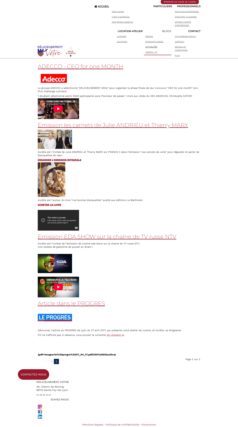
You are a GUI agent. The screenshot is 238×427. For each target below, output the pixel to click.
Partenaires (149, 424)
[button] (141, 6)
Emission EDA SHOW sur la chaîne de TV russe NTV (107, 236)
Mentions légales (92, 424)
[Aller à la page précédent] (48, 360)
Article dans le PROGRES (71, 303)
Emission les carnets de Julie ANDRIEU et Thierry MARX (113, 125)
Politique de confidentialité (122, 424)
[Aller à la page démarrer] (44, 360)
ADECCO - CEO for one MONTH (80, 66)
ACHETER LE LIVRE (49, 204)
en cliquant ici (115, 334)
